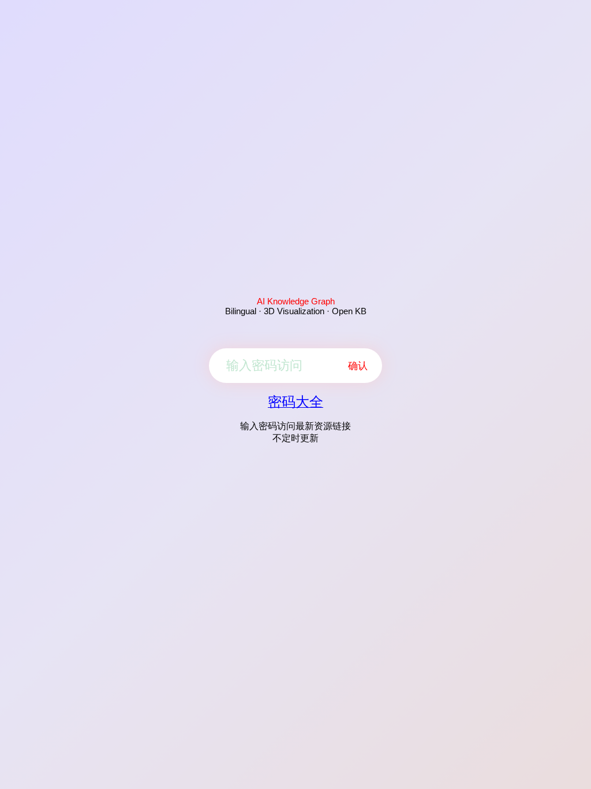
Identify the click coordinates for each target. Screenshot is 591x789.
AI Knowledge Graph (296, 301)
